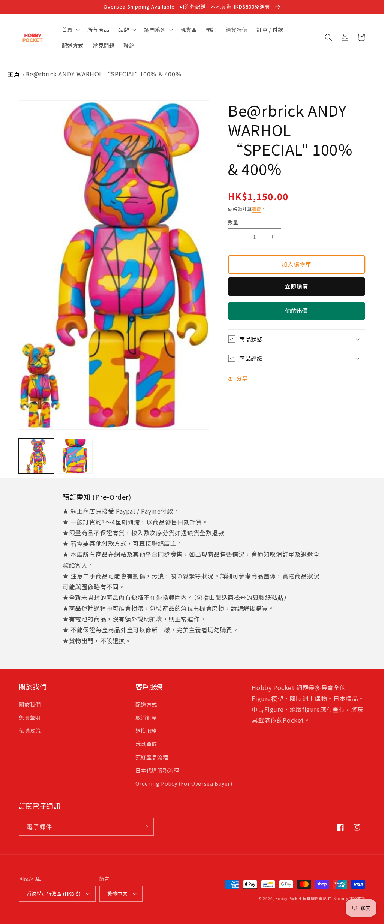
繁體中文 (117, 893)
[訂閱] (145, 827)
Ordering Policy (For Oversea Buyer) (183, 783)
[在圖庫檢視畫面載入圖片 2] (75, 456)
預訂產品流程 (151, 757)
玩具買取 (146, 743)
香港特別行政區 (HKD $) (54, 893)
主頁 (14, 73)
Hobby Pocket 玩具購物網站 (301, 898)
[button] (70, 29)
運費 (256, 209)
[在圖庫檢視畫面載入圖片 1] (36, 456)
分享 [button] (242, 378)
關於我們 (29, 704)
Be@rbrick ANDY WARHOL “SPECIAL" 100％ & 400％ (103, 73)
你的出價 (296, 313)
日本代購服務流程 (157, 770)
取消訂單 (146, 717)
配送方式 (146, 704)
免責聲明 (29, 717)
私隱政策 (29, 730)
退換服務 (146, 730)
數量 (233, 222)
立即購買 (297, 286)
